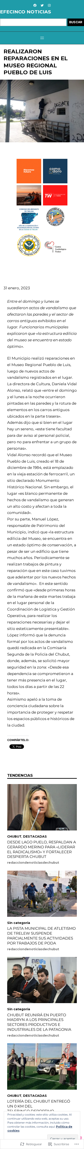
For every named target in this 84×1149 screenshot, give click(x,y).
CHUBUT (14, 836)
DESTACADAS (35, 836)
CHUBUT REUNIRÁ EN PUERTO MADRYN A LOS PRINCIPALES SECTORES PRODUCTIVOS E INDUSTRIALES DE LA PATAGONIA (39, 1022)
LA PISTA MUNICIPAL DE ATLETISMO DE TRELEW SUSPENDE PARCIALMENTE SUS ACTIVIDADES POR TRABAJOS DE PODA (41, 935)
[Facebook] (35, 5)
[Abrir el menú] (42, 38)
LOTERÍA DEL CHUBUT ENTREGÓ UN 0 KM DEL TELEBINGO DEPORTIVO (38, 1106)
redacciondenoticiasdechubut (33, 862)
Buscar (75, 22)
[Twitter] (42, 5)
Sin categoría (18, 923)
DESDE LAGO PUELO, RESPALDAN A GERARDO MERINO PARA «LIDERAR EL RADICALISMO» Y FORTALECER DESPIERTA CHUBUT (41, 849)
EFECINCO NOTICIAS (25, 11)
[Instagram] (49, 5)
